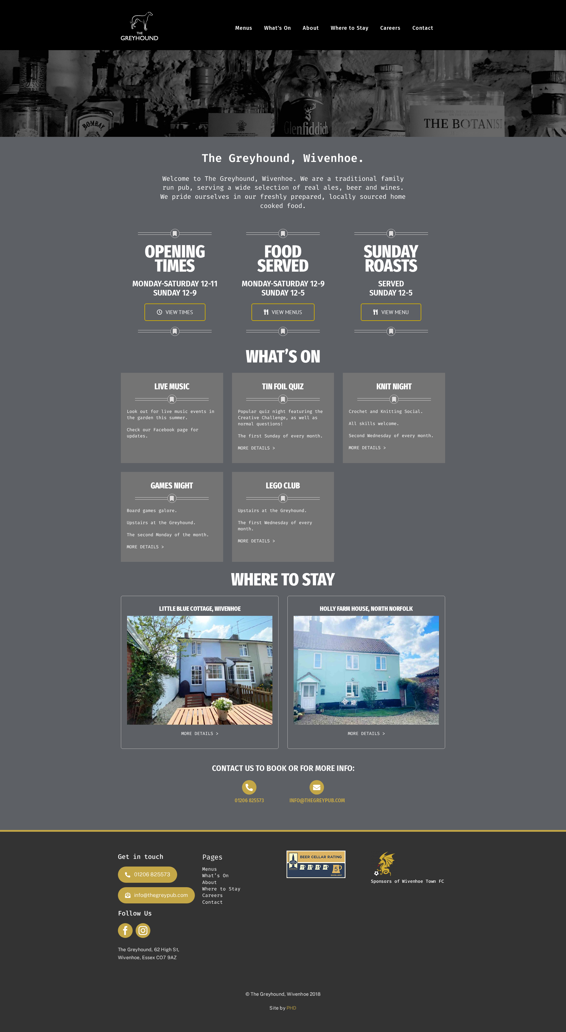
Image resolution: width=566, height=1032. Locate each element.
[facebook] (125, 930)
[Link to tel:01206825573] (249, 787)
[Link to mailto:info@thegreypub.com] (317, 787)
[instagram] (143, 930)
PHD (292, 1008)
